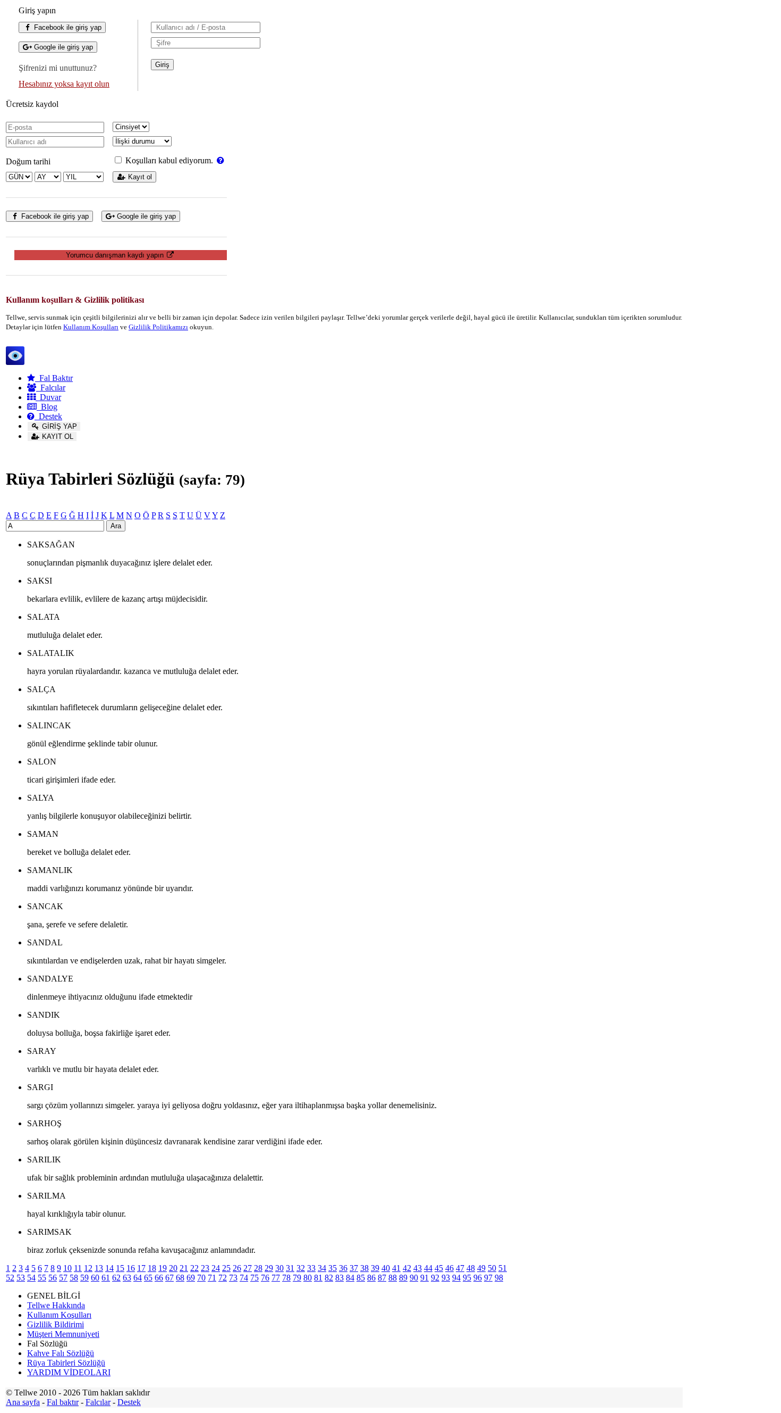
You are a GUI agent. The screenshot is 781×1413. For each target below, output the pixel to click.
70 (201, 1277)
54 (31, 1277)
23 (205, 1268)
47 (460, 1268)
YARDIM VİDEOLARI (69, 1372)
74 (244, 1277)
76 (265, 1277)
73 (233, 1277)
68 (180, 1277)
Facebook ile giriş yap (66, 27)
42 (407, 1268)
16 (130, 1268)
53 (20, 1277)
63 (127, 1277)
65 (148, 1277)
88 (392, 1277)
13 (99, 1268)
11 (78, 1268)
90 (414, 1277)
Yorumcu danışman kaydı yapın (116, 255)
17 (141, 1268)
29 (269, 1268)
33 (311, 1268)
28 (258, 1268)
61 (105, 1277)
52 (10, 1277)
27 (247, 1268)
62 (116, 1277)
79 (297, 1277)
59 (84, 1277)
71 (212, 1277)
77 (275, 1277)
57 (63, 1277)
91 (424, 1277)
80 (307, 1277)
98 (499, 1277)
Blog (47, 406)
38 (364, 1268)
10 (67, 1268)
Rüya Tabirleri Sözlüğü (66, 1362)
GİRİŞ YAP (58, 426)
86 (371, 1277)
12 (88, 1268)
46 (449, 1268)
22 (194, 1268)
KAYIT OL (56, 436)
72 (222, 1277)
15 (120, 1268)
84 (350, 1277)
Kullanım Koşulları (90, 327)
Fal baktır (63, 1402)
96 (477, 1277)
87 (382, 1277)
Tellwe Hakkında (56, 1305)
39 (375, 1268)
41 (396, 1268)
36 (343, 1268)
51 (502, 1268)
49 (481, 1268)
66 (159, 1277)
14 (109, 1268)
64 (137, 1277)
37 (354, 1268)
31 (290, 1268)
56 (52, 1277)
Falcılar (50, 387)
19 (162, 1268)
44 (428, 1268)
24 (215, 1268)
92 (435, 1277)
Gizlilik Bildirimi (55, 1324)
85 (360, 1277)
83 (339, 1277)
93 (446, 1277)
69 (190, 1277)
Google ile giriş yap (62, 47)
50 (492, 1268)
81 (318, 1277)
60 (95, 1277)
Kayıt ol (139, 177)
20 (173, 1268)
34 (322, 1268)
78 (286, 1277)
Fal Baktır (54, 378)
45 (439, 1268)
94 (456, 1277)
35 (332, 1268)
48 (470, 1268)
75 (254, 1277)
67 (169, 1277)
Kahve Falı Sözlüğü (60, 1353)
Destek (48, 416)
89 (403, 1277)
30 (279, 1268)
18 (152, 1268)
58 (74, 1277)
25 (226, 1268)
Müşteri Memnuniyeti (63, 1334)
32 (300, 1268)
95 (467, 1277)
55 (42, 1277)
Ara (116, 526)
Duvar (48, 397)
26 (237, 1268)
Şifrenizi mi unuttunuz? (58, 67)
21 (184, 1268)
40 (385, 1268)
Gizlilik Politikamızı (158, 327)
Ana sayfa (23, 1402)
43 (417, 1268)
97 (488, 1277)
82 (329, 1277)
